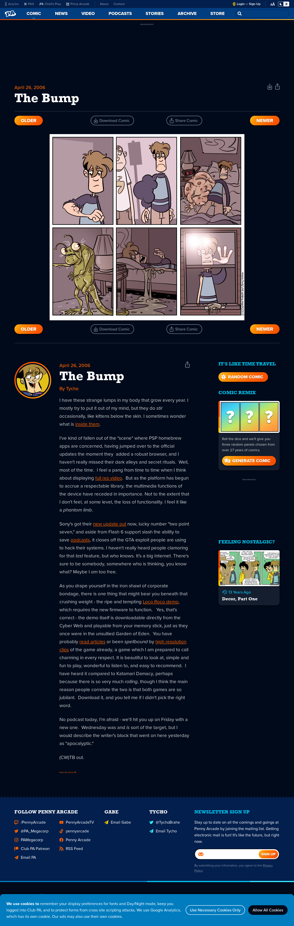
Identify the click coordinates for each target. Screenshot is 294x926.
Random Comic (245, 377)
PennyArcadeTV (80, 822)
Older (28, 120)
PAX (31, 4)
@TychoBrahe (168, 822)
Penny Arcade (78, 840)
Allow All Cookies (268, 910)
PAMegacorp (32, 840)
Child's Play (53, 4)
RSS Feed (74, 849)
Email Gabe (121, 822)
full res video (108, 478)
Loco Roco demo (160, 601)
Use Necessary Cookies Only (215, 910)
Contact (119, 4)
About (104, 4)
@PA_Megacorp (34, 831)
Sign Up (254, 4)
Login (241, 4)
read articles (92, 641)
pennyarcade (77, 831)
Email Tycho (166, 831)
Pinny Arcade (79, 4)
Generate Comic (251, 460)
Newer (264, 120)
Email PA (28, 857)
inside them (87, 424)
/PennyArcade (33, 822)
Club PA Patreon (35, 849)
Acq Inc (13, 4)
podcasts (80, 539)
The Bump (91, 377)
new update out (109, 523)
